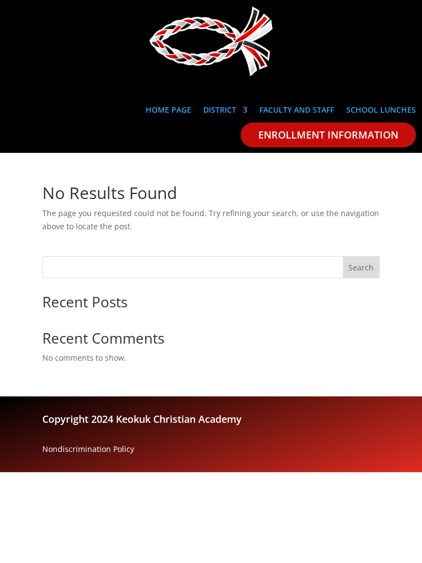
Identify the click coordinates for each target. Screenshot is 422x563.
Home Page (168, 110)
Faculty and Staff (296, 110)
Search (361, 267)
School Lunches (381, 110)
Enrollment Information (328, 134)
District (219, 110)
